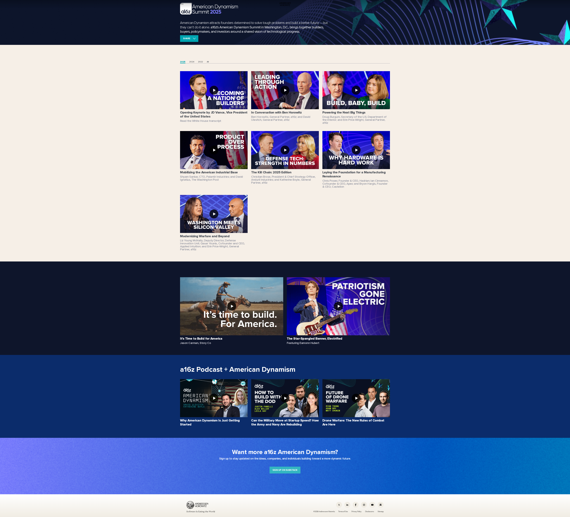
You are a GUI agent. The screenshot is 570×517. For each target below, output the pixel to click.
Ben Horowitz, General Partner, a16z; (274, 117)
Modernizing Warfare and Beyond (204, 236)
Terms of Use (343, 511)
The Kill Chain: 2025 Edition (271, 172)
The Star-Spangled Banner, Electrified (314, 339)
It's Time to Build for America (201, 339)
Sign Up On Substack (285, 470)
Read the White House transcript (200, 121)
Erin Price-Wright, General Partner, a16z (353, 121)
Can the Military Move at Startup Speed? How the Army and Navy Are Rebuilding (285, 423)
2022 (200, 62)
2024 (191, 62)
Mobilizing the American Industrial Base (209, 172)
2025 (182, 62)
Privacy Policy (357, 511)
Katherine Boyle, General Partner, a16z (281, 181)
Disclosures (369, 511)
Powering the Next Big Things (343, 113)
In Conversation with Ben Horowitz (276, 113)
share (186, 38)
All (208, 62)
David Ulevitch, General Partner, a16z (280, 118)
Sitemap (381, 511)
